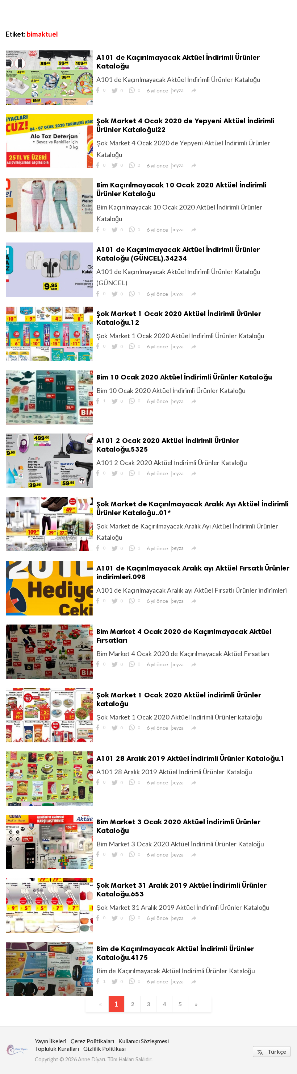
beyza (177, 90)
